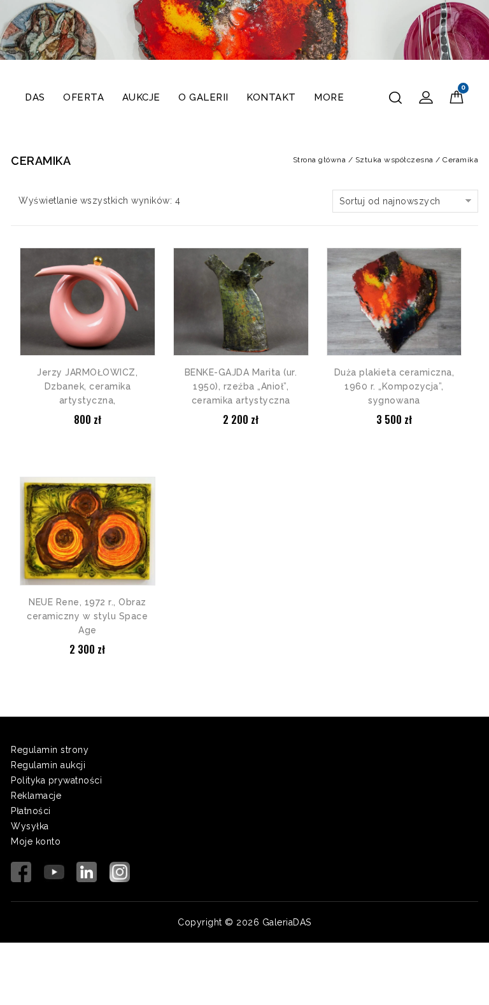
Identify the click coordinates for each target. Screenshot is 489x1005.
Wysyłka (30, 826)
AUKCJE (141, 97)
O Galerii (203, 97)
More (329, 97)
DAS (35, 97)
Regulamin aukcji (48, 765)
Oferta (83, 97)
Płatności (31, 811)
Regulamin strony (50, 750)
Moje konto (35, 841)
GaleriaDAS (286, 922)
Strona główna (319, 159)
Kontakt (271, 97)
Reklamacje (36, 796)
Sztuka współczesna (394, 159)
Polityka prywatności (56, 780)
